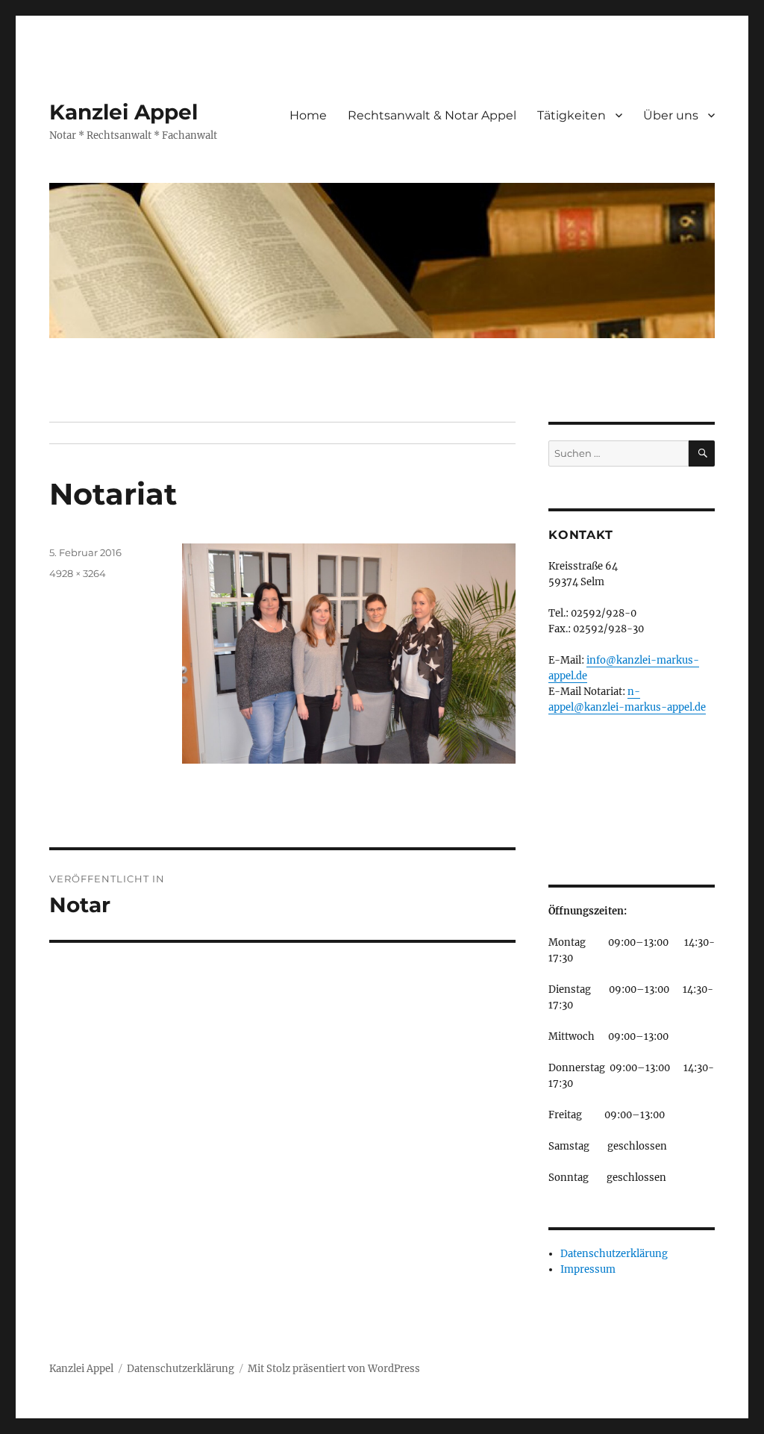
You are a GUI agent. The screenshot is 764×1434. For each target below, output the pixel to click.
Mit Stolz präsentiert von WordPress (334, 1368)
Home (308, 115)
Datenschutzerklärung (614, 1253)
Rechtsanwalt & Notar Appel (432, 115)
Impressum (588, 1269)
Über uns (670, 115)
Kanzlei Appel (123, 112)
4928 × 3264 (77, 573)
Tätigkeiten (571, 115)
